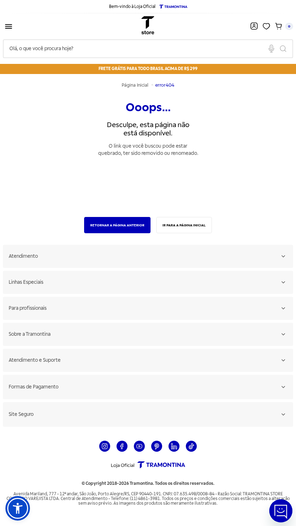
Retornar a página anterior (117, 225)
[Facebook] (122, 451)
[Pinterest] (156, 451)
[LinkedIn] (174, 451)
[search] (148, 48)
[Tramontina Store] (148, 26)
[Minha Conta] (254, 26)
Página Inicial (135, 85)
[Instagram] (104, 451)
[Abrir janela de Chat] (280, 510)
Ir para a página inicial (184, 225)
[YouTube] (139, 451)
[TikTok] (191, 451)
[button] (17, 508)
